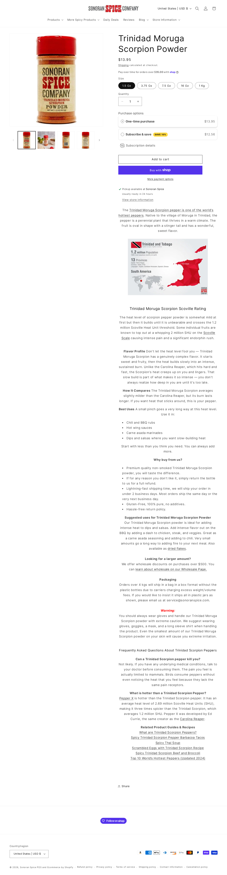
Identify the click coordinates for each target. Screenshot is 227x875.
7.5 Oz (166, 85)
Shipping (123, 65)
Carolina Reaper (192, 719)
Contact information (171, 867)
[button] (55, 20)
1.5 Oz (126, 85)
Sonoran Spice (28, 867)
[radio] (122, 121)
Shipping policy (147, 867)
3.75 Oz (146, 85)
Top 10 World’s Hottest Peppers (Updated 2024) (167, 758)
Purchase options (131, 113)
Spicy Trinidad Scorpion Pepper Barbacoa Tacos (168, 737)
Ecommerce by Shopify (60, 867)
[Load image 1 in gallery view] (27, 140)
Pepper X (126, 698)
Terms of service (125, 867)
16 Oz (185, 85)
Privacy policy (104, 867)
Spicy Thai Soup (168, 743)
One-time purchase (140, 121)
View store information (137, 199)
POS (39, 867)
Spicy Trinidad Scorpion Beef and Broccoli (168, 753)
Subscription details (140, 145)
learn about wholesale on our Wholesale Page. (171, 569)
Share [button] (125, 786)
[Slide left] (13, 140)
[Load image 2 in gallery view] (46, 140)
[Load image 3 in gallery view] (66, 140)
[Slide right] (99, 140)
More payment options (160, 179)
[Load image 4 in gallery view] (86, 140)
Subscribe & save (146, 134)
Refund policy (84, 867)
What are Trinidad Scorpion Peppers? (168, 732)
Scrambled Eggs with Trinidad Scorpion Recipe (168, 748)
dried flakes (177, 548)
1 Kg (202, 85)
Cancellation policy (197, 867)
